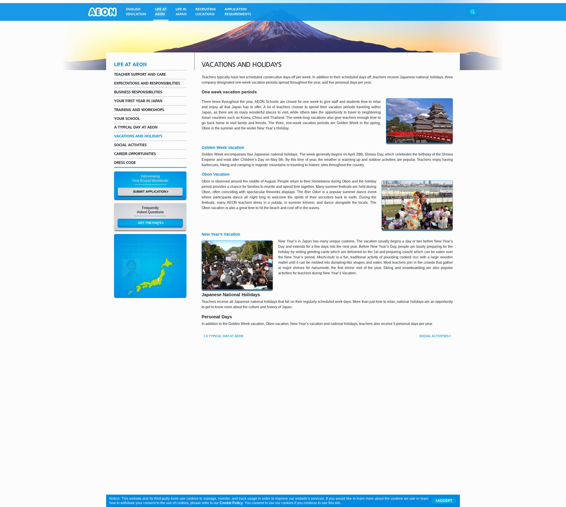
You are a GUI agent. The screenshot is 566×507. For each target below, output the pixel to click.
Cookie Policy (231, 503)
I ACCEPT (444, 501)
